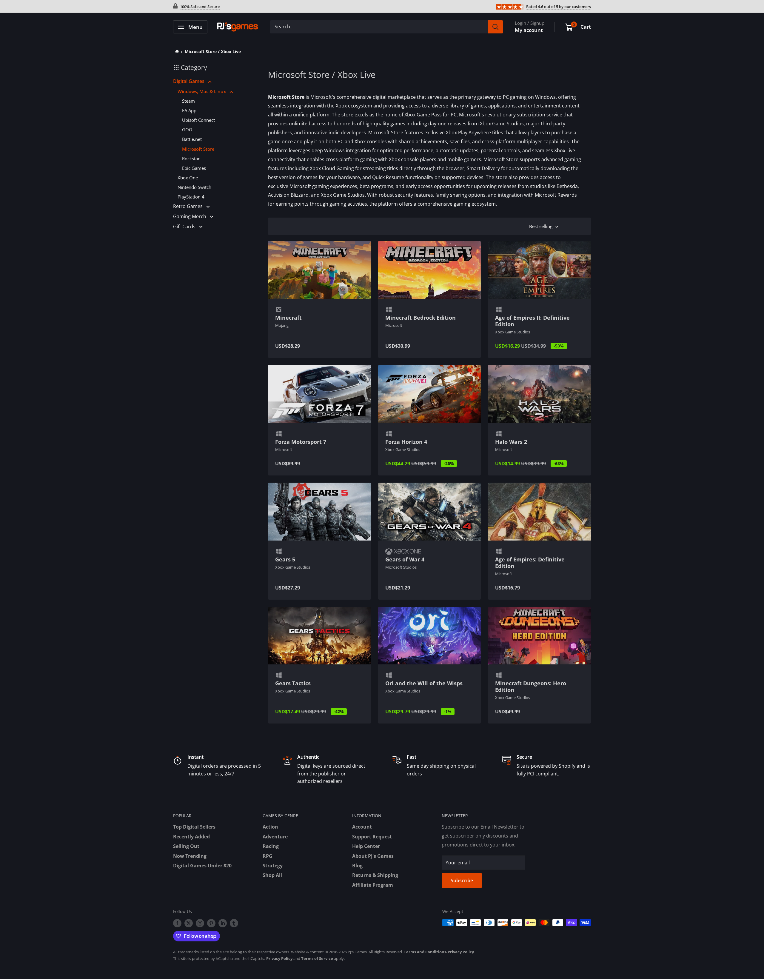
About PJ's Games (373, 856)
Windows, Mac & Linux (202, 91)
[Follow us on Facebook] (177, 923)
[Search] (495, 26)
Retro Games (188, 206)
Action (270, 826)
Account (362, 826)
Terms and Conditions (425, 952)
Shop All (272, 875)
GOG (187, 130)
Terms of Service (317, 958)
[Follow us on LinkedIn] (222, 923)
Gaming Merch (190, 216)
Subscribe (462, 880)
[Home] (176, 51)
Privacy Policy (461, 952)
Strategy (273, 865)
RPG (267, 856)
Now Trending (190, 856)
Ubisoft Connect (198, 120)
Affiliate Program (372, 885)
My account (529, 30)
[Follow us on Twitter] (188, 923)
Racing (271, 846)
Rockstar (191, 158)
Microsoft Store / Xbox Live (213, 51)
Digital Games (189, 81)
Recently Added (191, 836)
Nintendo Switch (194, 187)
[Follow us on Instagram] (200, 923)
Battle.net (192, 139)
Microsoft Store (198, 149)
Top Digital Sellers (194, 826)
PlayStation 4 (191, 197)
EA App (189, 110)
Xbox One (188, 178)
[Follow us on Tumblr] (234, 923)
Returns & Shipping (375, 875)
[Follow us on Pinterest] (211, 923)
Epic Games (194, 168)
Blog (357, 865)
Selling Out (186, 846)
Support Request (372, 836)
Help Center (366, 846)
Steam (188, 101)
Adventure (275, 836)
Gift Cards (185, 226)
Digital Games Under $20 (202, 865)
